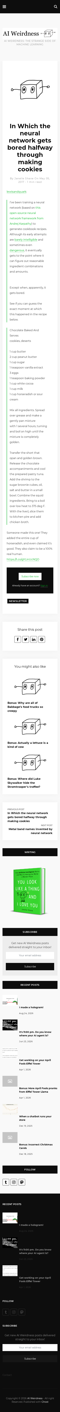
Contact (7, 1375)
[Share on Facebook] (17, 639)
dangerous (17, 250)
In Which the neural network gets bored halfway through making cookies (28, 817)
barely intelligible (25, 239)
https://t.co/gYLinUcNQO (23, 559)
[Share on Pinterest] (41, 639)
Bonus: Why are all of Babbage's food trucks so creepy (25, 706)
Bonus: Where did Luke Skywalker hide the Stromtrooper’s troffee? (24, 782)
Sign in (44, 585)
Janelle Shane (24, 178)
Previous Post (16, 809)
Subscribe (30, 966)
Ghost (45, 1401)
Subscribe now (30, 576)
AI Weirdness (34, 1398)
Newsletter (18, 601)
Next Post (46, 825)
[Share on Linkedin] (33, 639)
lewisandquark (16, 191)
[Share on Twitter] (25, 639)
